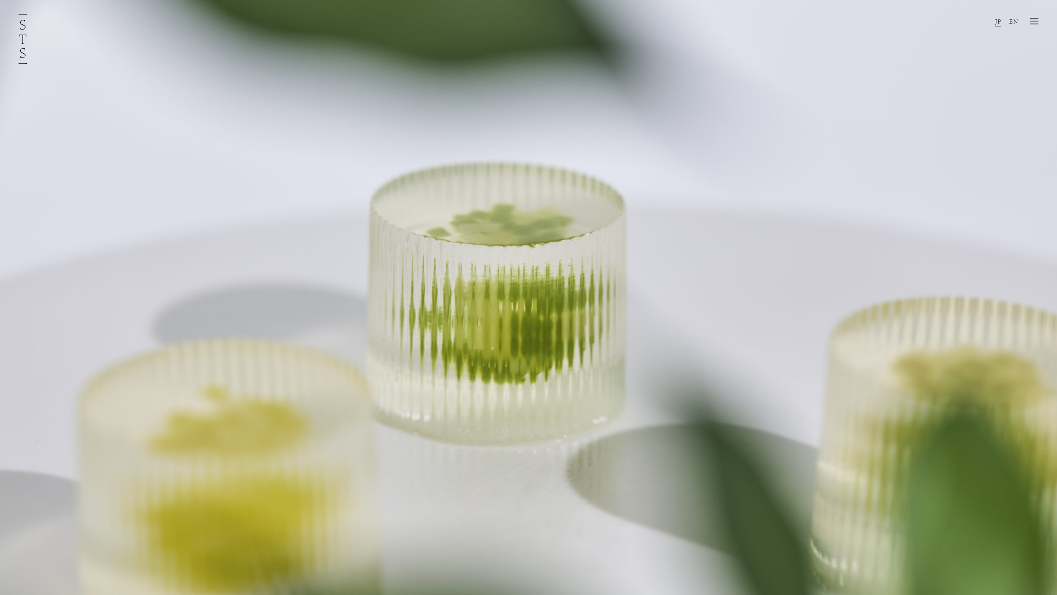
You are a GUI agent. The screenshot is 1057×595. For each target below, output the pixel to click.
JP (998, 22)
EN (1013, 22)
